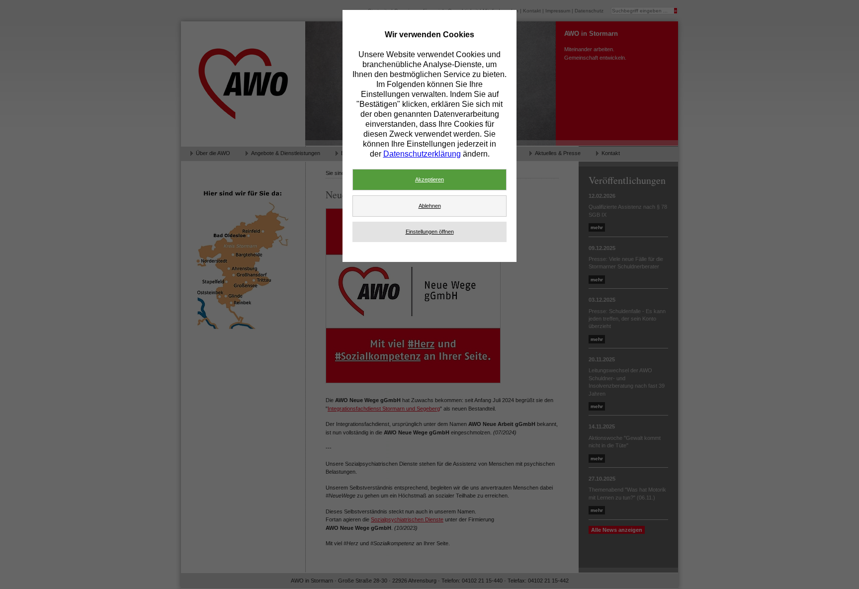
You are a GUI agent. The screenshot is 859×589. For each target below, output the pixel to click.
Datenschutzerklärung (422, 154)
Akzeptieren (429, 179)
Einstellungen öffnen (430, 232)
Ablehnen (430, 206)
